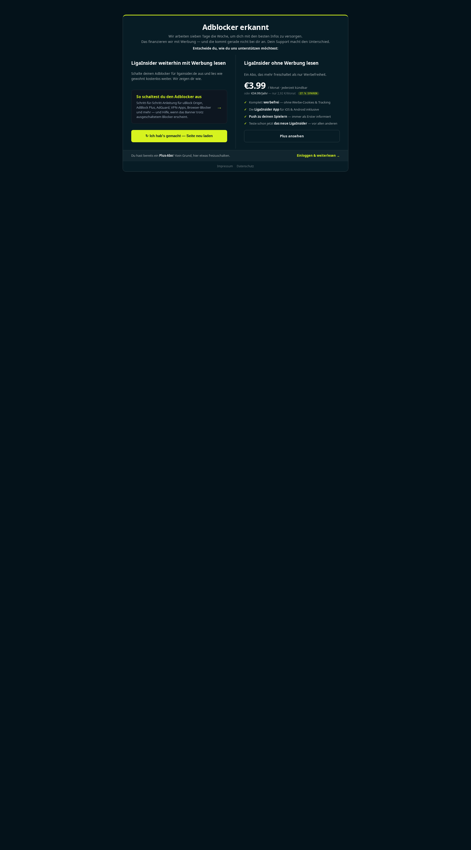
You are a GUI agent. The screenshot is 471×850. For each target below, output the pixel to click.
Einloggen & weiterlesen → (318, 155)
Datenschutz (245, 166)
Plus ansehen (292, 135)
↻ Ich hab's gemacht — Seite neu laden (179, 136)
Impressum (225, 166)
